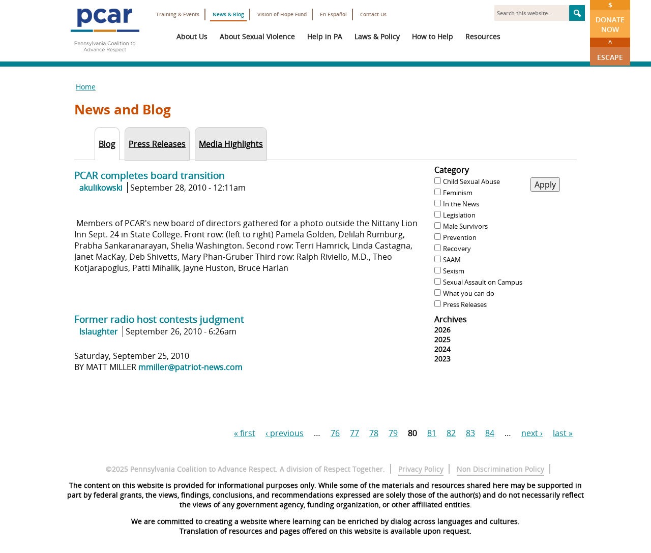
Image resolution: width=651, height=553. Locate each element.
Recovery (457, 248)
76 (335, 433)
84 (489, 433)
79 (393, 433)
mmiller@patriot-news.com (190, 367)
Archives (450, 319)
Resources (482, 36)
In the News (461, 203)
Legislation (459, 215)
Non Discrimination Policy (500, 469)
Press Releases (465, 304)
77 (354, 433)
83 (470, 433)
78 (373, 433)
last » (563, 433)
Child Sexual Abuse (471, 181)
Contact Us (373, 14)
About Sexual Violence (257, 36)
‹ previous (284, 433)
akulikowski (101, 187)
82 (451, 433)
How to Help (432, 36)
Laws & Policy (377, 36)
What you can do (468, 293)
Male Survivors (465, 226)
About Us (192, 36)
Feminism (457, 192)
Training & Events (177, 14)
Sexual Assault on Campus (482, 282)
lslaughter (98, 331)
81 (431, 433)
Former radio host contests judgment (159, 319)
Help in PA (324, 36)
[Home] (104, 56)
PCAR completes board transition (149, 175)
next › (532, 433)
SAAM (452, 259)
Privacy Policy (420, 469)
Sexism (453, 270)
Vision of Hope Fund (282, 14)
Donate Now (610, 17)
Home (86, 86)
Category (451, 169)
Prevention (460, 237)
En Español (333, 14)
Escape (610, 50)
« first (244, 433)
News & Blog (228, 14)
